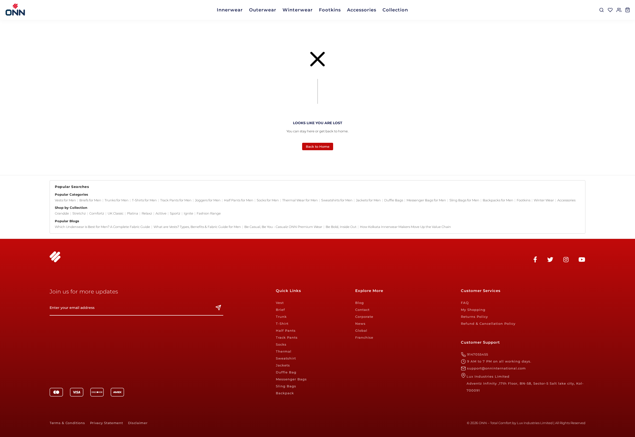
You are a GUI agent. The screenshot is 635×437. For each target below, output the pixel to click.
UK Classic (116, 213)
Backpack (285, 393)
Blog (359, 303)
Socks (281, 344)
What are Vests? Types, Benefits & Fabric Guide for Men (197, 227)
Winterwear (298, 10)
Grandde (62, 213)
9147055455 (477, 354)
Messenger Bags (291, 379)
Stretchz (79, 213)
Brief (280, 310)
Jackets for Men (368, 200)
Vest (280, 303)
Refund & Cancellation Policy (488, 324)
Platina (132, 213)
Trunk (281, 317)
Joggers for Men (208, 200)
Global (361, 330)
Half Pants (286, 330)
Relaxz (147, 213)
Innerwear (230, 10)
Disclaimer (138, 423)
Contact (362, 310)
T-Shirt (282, 324)
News (360, 324)
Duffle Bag (286, 372)
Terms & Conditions (67, 423)
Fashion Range (209, 213)
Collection (395, 10)
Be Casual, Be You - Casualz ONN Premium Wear (283, 227)
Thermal (283, 351)
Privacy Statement (106, 423)
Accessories (361, 10)
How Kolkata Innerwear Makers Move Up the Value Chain (405, 227)
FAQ (465, 303)
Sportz (175, 213)
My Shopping (473, 310)
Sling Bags (286, 386)
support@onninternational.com (496, 368)
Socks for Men (268, 200)
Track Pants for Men (175, 200)
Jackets (283, 365)
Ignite (188, 213)
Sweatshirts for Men (336, 200)
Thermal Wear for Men (300, 200)
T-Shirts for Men (144, 200)
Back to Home (317, 146)
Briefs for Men (90, 200)
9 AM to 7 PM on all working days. (498, 361)
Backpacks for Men (498, 200)
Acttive (161, 213)
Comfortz (96, 213)
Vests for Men (65, 200)
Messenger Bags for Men (426, 200)
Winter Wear (544, 200)
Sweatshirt (286, 358)
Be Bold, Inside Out (341, 227)
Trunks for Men (116, 200)
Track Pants (287, 337)
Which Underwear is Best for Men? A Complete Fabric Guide (102, 227)
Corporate (364, 317)
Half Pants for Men (238, 200)
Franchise (364, 337)
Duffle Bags (393, 200)
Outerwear (262, 10)
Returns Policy (474, 317)
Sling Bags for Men (464, 200)
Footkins (330, 10)
